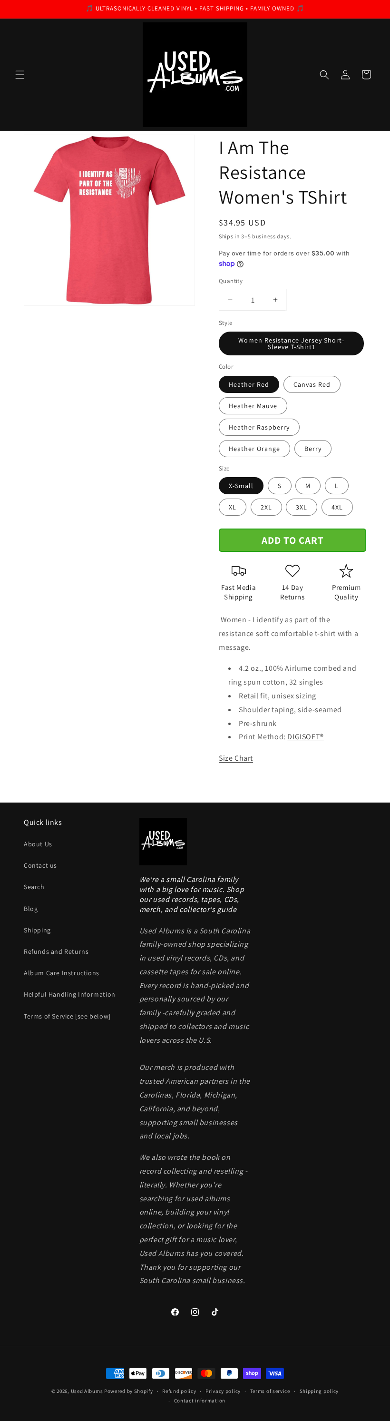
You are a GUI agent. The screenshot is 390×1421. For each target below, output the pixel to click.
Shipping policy (319, 1391)
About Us (38, 844)
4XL (337, 507)
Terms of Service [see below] (67, 1016)
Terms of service (270, 1391)
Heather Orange (254, 448)
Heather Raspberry (259, 427)
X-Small (241, 485)
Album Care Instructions (61, 973)
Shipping (37, 930)
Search (34, 886)
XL (232, 507)
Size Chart (236, 758)
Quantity (231, 281)
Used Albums (87, 1391)
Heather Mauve (253, 406)
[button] (20, 74)
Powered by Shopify (128, 1391)
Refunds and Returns (56, 951)
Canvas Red (312, 384)
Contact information (199, 1400)
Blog (31, 908)
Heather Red (249, 384)
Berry (313, 448)
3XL (301, 507)
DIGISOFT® (305, 737)
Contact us (40, 865)
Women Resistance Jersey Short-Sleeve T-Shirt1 (291, 343)
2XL (266, 507)
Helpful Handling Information (70, 994)
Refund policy (179, 1391)
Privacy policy (223, 1391)
